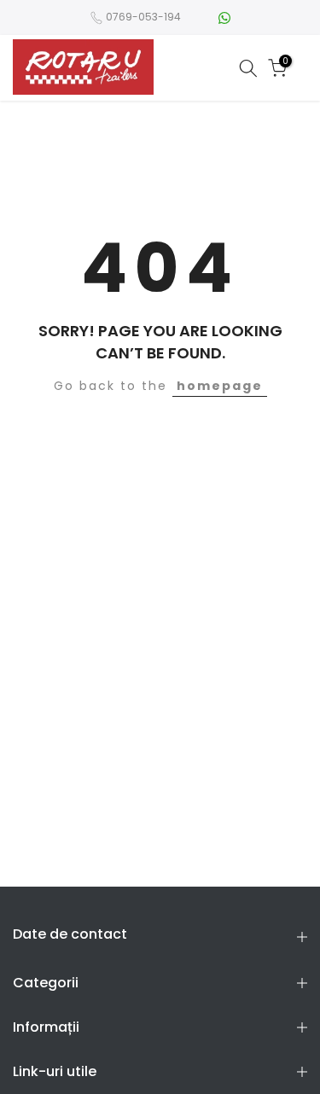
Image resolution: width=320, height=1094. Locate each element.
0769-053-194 (143, 16)
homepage (220, 385)
